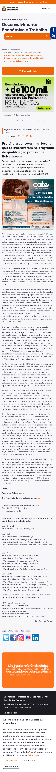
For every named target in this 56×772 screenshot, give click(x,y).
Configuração (11, 760)
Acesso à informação (16, 2)
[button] (44, 120)
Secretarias (15, 49)
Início (4, 49)
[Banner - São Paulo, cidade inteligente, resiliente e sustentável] (28, 669)
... (33, 120)
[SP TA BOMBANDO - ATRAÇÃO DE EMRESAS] (28, 94)
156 (46, 2)
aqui (48, 268)
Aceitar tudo (28, 760)
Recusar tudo (11, 766)
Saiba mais (33, 755)
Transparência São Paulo (34, 2)
